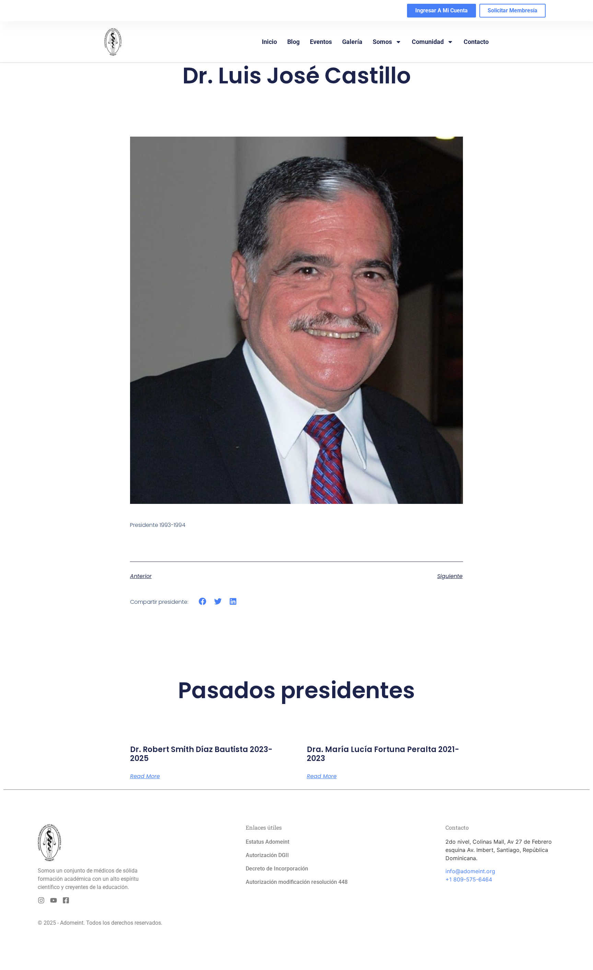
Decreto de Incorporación (277, 868)
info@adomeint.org (470, 871)
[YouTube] (53, 900)
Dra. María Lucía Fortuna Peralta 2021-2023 (383, 754)
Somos (382, 41)
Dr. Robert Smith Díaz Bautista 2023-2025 (201, 754)
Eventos (321, 41)
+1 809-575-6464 (468, 879)
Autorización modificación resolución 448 (297, 882)
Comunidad (428, 41)
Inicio (269, 41)
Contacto (476, 41)
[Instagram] (41, 900)
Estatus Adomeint (267, 842)
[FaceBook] (65, 900)
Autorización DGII (267, 855)
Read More (145, 776)
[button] (203, 601)
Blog (293, 41)
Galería (352, 41)
